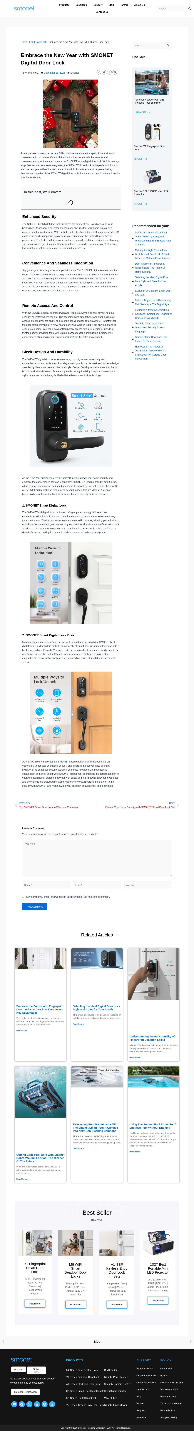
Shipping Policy (168, 1417)
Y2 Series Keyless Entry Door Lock (85, 1405)
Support (98, 4)
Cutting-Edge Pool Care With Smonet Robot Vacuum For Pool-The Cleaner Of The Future (40, 1158)
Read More (34, 1303)
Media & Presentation (172, 1382)
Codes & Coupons (146, 1382)
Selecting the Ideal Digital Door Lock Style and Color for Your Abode (96, 1008)
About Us (139, 4)
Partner (124, 4)
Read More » (21, 1031)
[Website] (148, 885)
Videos (140, 1403)
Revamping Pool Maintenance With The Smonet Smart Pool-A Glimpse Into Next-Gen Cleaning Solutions (95, 1127)
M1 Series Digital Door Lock (81, 1398)
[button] (3, 1341)
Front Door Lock (38, 42)
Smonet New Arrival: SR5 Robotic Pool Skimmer (149, 101)
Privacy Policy (168, 1396)
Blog (111, 4)
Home (24, 42)
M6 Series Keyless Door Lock (82, 1370)
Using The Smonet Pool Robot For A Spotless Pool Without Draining (152, 1126)
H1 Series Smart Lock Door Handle (85, 1391)
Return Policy (167, 1410)
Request (141, 1410)
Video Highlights (169, 1389)
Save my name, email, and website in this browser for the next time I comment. (68, 897)
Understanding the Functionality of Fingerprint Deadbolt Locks (152, 1038)
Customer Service (146, 1375)
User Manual (143, 1389)
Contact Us (102, 11)
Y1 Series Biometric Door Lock (82, 1377)
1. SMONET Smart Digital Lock (44, 505)
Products (64, 4)
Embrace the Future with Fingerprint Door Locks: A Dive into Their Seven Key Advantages (39, 1009)
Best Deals (81, 4)
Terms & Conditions (170, 1403)
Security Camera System (117, 1384)
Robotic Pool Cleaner (115, 1377)
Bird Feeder (110, 1370)
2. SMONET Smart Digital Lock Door (48, 635)
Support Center (144, 1368)
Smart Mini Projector (115, 1391)
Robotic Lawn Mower (115, 1405)
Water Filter (110, 1398)
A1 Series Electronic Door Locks (83, 1384)
